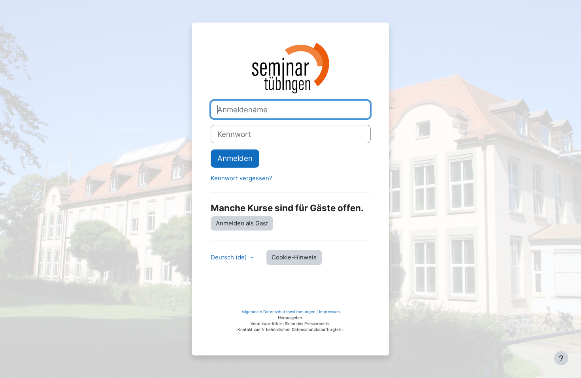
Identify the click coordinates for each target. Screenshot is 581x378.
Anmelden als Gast (242, 223)
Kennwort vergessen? (241, 178)
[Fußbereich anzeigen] (561, 358)
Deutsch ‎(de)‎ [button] (229, 257)
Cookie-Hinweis (294, 257)
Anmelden (235, 158)
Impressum (329, 311)
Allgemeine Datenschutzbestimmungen (278, 311)
